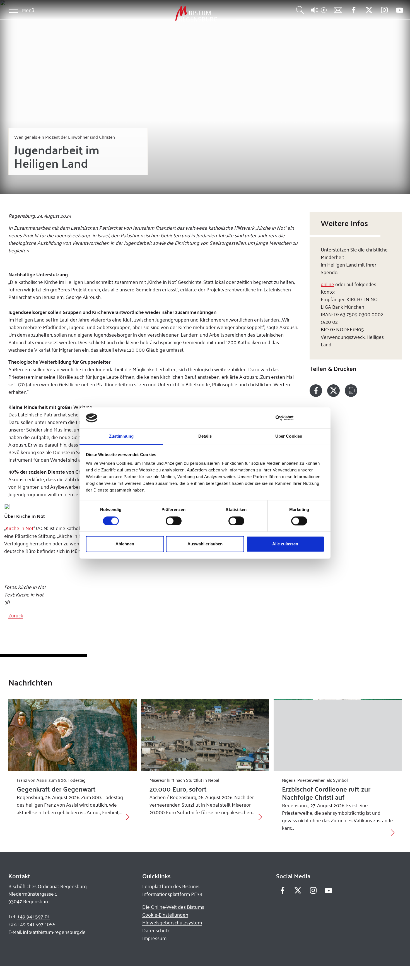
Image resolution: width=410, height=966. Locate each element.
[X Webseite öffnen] (369, 10)
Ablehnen (124, 544)
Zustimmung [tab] (121, 436)
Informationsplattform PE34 (172, 894)
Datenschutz (156, 930)
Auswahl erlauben (205, 544)
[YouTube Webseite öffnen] (399, 9)
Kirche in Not (19, 528)
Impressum (154, 938)
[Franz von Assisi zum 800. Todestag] (72, 735)
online (327, 284)
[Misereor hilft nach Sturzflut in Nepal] (205, 735)
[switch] (174, 520)
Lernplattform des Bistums (170, 886)
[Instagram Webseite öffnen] (384, 10)
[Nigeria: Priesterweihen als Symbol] (338, 735)
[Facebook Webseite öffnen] (353, 10)
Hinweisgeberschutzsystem (172, 922)
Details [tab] (205, 436)
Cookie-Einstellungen (165, 915)
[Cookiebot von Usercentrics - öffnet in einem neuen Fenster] (300, 418)
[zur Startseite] (167, 14)
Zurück (15, 615)
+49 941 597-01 (33, 916)
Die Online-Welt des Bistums (173, 907)
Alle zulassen (285, 544)
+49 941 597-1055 (37, 924)
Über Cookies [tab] (288, 436)
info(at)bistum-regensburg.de (54, 932)
